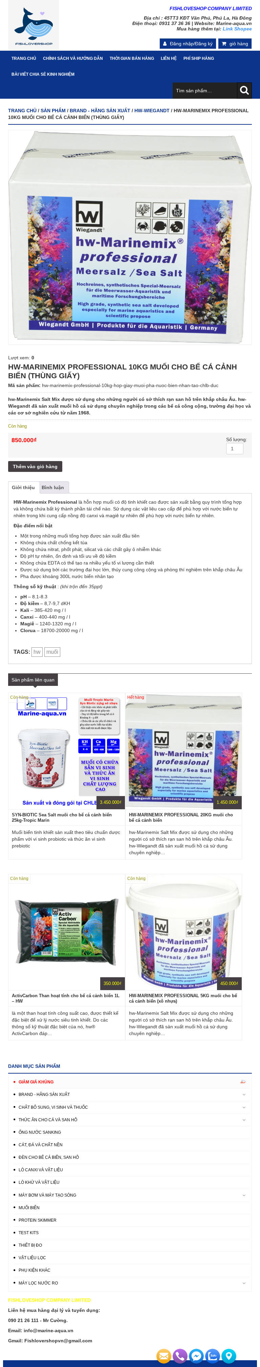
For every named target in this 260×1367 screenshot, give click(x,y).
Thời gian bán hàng (132, 58)
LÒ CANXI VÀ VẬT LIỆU (41, 1170)
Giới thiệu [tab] (23, 487)
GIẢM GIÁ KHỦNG (36, 1082)
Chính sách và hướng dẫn (73, 58)
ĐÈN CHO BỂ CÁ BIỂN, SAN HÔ (49, 1157)
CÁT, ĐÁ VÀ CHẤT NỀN (41, 1145)
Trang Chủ (24, 58)
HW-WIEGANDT (152, 110)
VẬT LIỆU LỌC (32, 1257)
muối (52, 652)
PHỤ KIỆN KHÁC (34, 1270)
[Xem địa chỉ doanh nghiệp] (228, 1356)
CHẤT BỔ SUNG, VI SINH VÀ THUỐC (53, 1107)
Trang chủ (22, 110)
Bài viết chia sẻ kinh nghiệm (43, 74)
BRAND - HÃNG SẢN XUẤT (100, 110)
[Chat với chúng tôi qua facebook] (196, 1356)
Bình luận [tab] (53, 487)
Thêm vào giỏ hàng (35, 466)
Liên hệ (169, 58)
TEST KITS (29, 1232)
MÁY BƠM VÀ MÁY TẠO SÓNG (47, 1195)
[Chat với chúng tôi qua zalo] (212, 1356)
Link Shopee (237, 28)
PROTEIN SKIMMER (38, 1220)
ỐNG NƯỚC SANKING (40, 1132)
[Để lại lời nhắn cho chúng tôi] (163, 1356)
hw (37, 652)
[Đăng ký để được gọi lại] (180, 1356)
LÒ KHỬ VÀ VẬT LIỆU (39, 1182)
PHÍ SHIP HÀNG (198, 58)
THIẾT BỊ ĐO (30, 1245)
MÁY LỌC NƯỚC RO (38, 1283)
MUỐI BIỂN (29, 1207)
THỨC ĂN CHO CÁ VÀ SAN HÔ (48, 1120)
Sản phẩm (53, 110)
